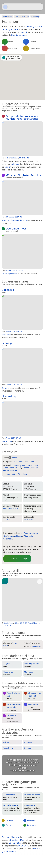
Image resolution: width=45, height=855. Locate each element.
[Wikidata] (14, 542)
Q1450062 (28, 519)
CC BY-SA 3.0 (24, 158)
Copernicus (6, 625)
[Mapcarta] (5, 7)
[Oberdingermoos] (22, 251)
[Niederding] (22, 418)
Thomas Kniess (12, 158)
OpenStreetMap (31, 533)
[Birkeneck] (22, 312)
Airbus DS (18, 623)
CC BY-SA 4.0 (18, 270)
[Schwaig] (22, 365)
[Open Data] (9, 529)
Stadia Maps (8, 623)
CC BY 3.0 (18, 217)
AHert (8, 331)
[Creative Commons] (31, 832)
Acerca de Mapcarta (10, 837)
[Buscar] (40, 6)
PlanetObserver (34, 623)
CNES (25, 623)
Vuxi (8, 438)
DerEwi (9, 270)
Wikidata (18, 536)
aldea (14, 457)
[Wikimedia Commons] (19, 542)
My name (10, 217)
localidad (30, 461)
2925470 (6, 519)
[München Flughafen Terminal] (22, 197)
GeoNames (8, 536)
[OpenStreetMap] (5, 542)
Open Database (15, 842)
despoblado (19, 461)
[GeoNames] (9, 542)
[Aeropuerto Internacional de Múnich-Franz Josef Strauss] (22, 138)
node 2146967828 (10, 508)
